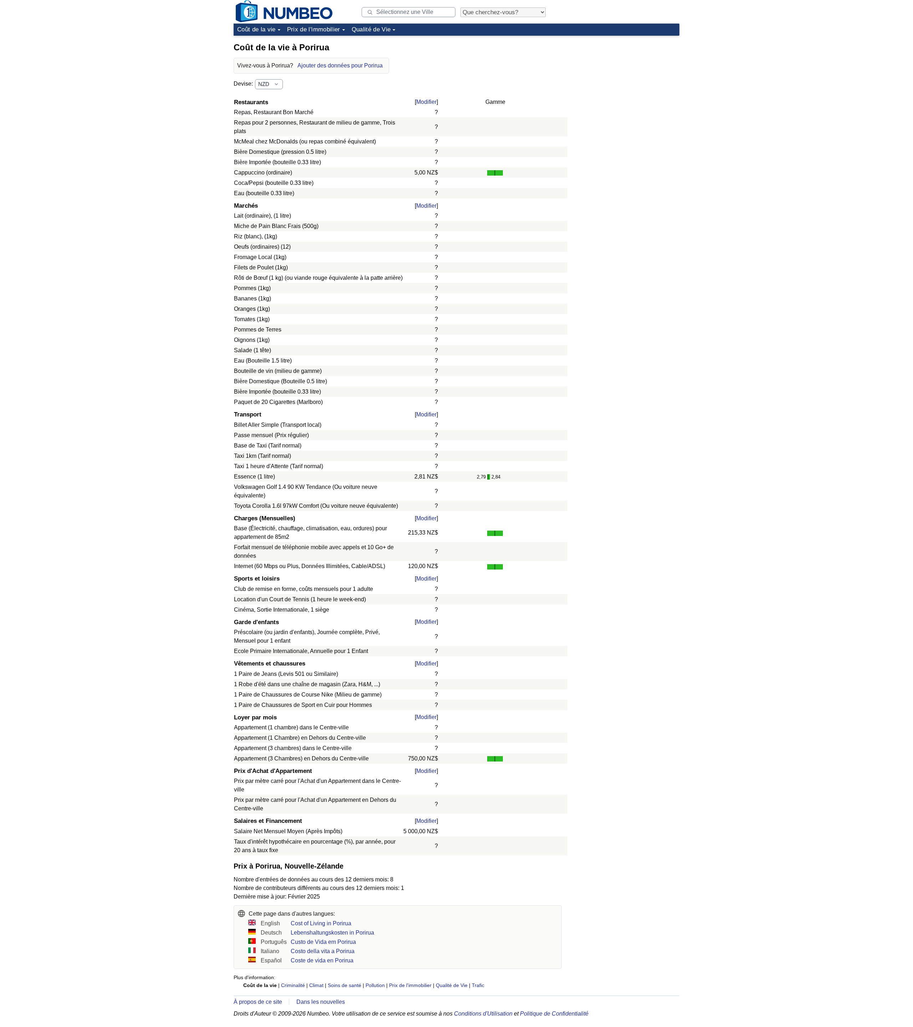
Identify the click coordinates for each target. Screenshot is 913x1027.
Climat (316, 985)
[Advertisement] (625, 83)
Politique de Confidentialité (554, 1014)
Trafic (478, 985)
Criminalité (293, 985)
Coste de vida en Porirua (322, 960)
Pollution (375, 985)
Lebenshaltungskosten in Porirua (332, 933)
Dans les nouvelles (320, 1002)
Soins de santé (344, 985)
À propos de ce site (258, 1002)
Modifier (426, 102)
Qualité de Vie (371, 29)
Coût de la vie (256, 29)
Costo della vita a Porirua (323, 951)
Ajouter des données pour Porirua (340, 65)
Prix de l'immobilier (313, 29)
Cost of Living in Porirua (321, 923)
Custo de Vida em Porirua (323, 942)
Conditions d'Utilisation (483, 1014)
